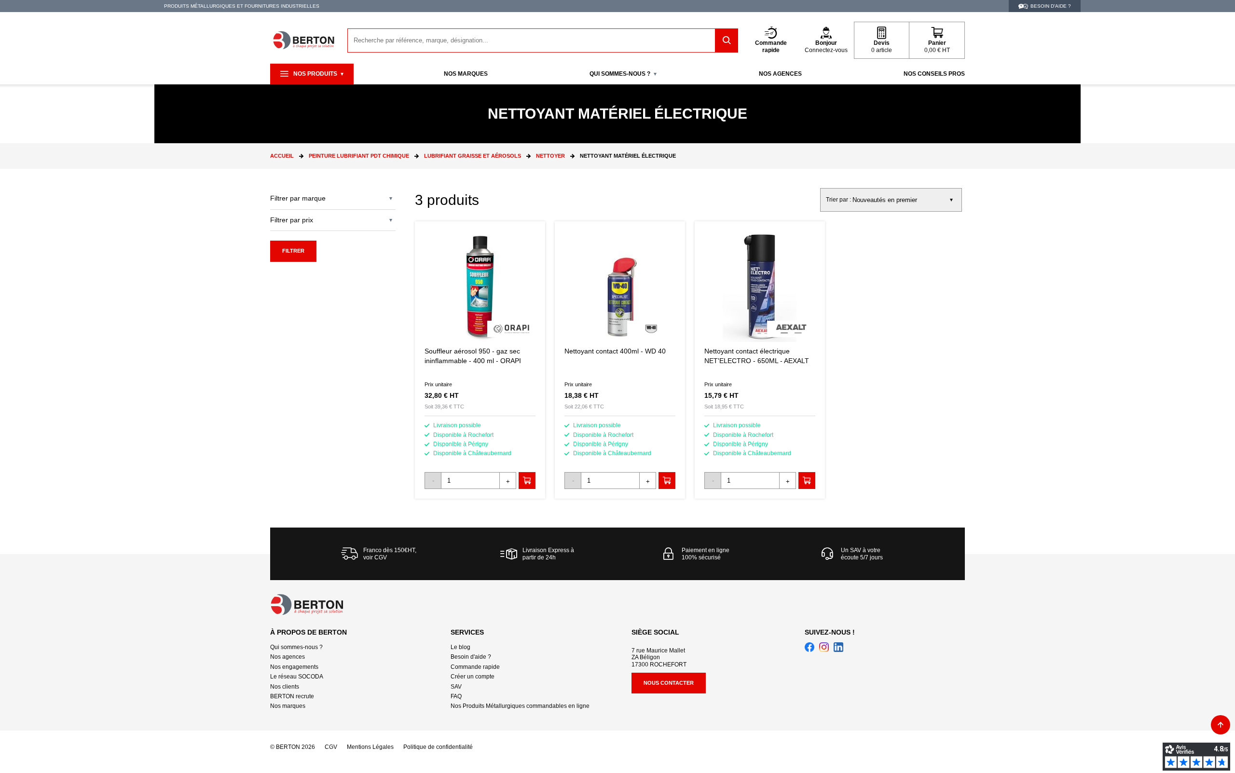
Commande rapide (475, 667)
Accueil (282, 156)
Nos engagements (294, 667)
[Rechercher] (726, 40)
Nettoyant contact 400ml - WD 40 (620, 360)
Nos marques (287, 706)
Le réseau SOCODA (296, 676)
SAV (456, 686)
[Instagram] (824, 647)
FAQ (456, 696)
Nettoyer (550, 156)
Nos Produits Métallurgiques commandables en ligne (520, 706)
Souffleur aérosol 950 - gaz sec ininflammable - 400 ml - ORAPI (480, 360)
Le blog (460, 647)
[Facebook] (809, 647)
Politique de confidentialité (438, 747)
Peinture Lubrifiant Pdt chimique (359, 156)
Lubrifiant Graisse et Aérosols (472, 156)
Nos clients (284, 686)
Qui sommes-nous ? (296, 647)
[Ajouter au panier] (527, 480)
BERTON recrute (292, 696)
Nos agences (287, 656)
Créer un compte (472, 676)
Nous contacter (669, 683)
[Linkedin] (838, 647)
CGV (331, 747)
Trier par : (838, 199)
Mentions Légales (370, 747)
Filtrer (293, 251)
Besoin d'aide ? (471, 656)
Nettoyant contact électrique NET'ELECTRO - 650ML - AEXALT (760, 360)
